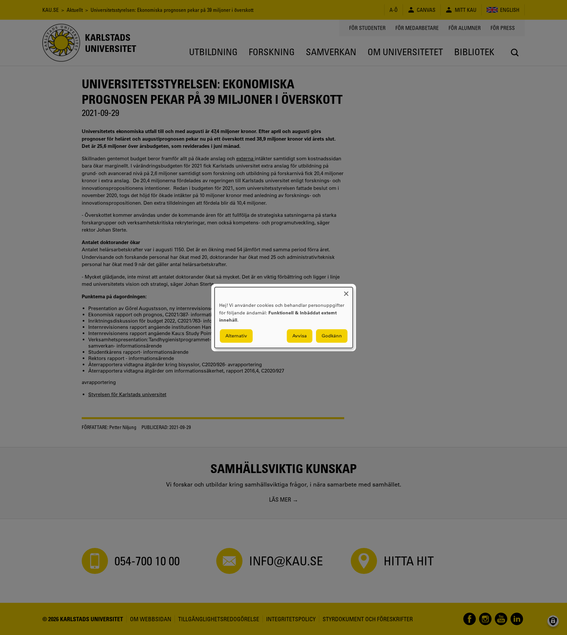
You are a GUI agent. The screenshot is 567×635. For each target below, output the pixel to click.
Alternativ (236, 336)
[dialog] (284, 317)
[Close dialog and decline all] (346, 291)
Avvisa (299, 336)
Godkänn (332, 336)
